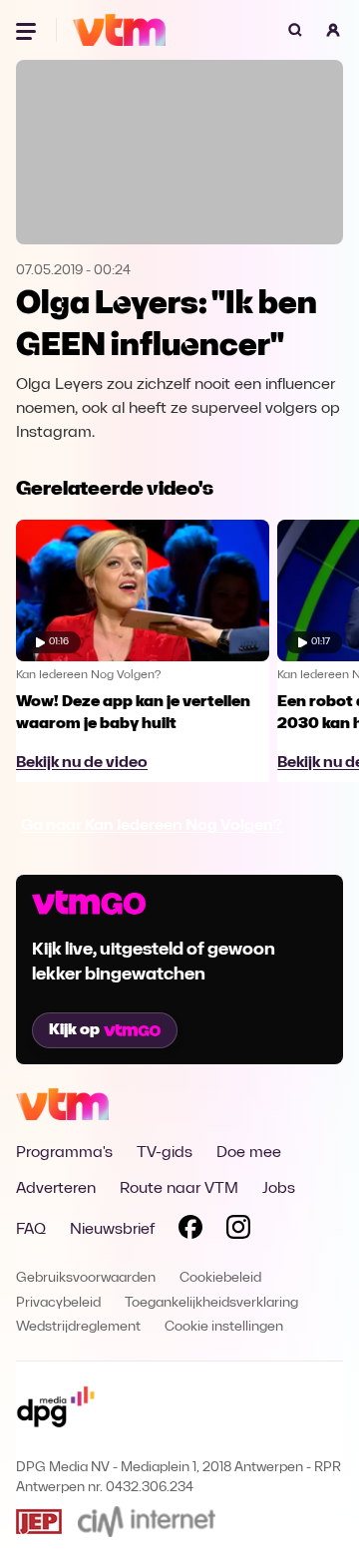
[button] (333, 30)
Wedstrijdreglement (78, 1327)
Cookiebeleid (220, 1278)
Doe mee (248, 1153)
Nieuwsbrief (112, 1230)
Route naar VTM (179, 1189)
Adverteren (56, 1189)
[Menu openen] (28, 30)
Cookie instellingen (224, 1327)
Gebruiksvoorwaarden (86, 1278)
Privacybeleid (58, 1303)
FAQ (31, 1230)
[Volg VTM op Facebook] (190, 1231)
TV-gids (164, 1153)
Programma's (64, 1153)
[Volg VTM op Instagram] (238, 1231)
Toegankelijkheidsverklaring (211, 1303)
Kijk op (74, 1030)
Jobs (278, 1189)
